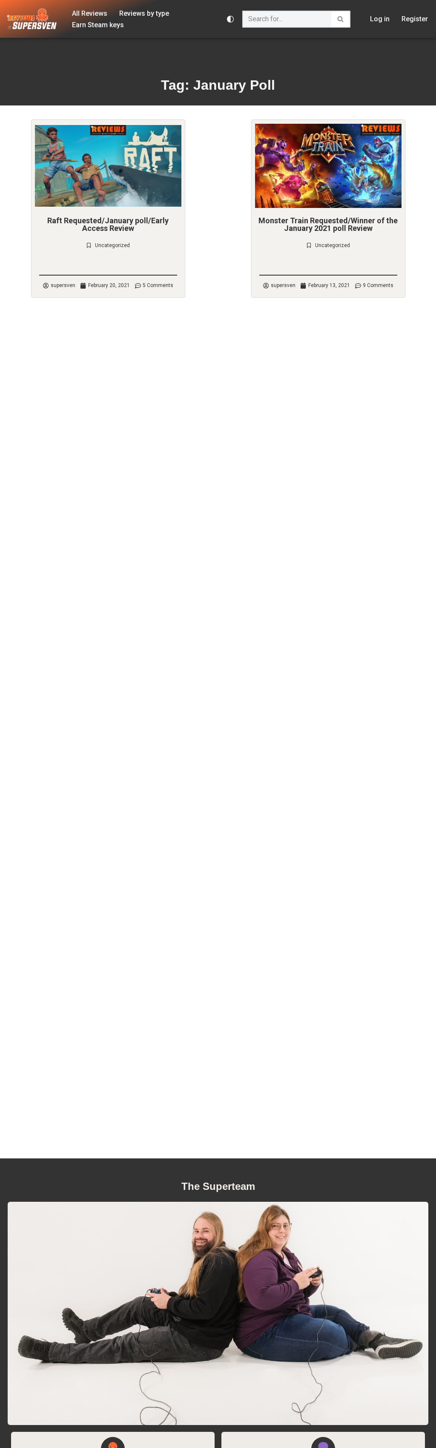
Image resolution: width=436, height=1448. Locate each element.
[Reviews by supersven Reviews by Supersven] (31, 19)
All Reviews (89, 13)
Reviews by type (144, 13)
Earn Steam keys (98, 25)
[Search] (340, 19)
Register (415, 19)
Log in (380, 19)
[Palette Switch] (230, 19)
